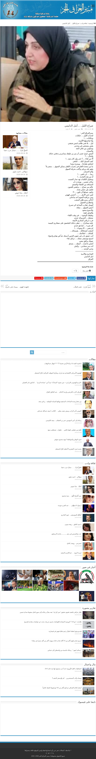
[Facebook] (51, 753)
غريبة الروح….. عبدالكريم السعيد (71, 553)
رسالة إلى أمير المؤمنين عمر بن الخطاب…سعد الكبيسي (63, 420)
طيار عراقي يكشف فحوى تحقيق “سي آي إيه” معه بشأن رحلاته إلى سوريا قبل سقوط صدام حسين (50, 612)
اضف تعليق (77, 129)
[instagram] (46, 753)
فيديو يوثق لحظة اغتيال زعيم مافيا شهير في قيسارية (65, 631)
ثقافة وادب (83, 23)
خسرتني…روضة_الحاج (74, 543)
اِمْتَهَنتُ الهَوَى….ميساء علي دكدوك (17, 286)
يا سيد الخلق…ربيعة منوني (73, 524)
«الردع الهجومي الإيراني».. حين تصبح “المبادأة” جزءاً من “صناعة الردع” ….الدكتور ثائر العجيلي (51, 382)
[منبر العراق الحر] (48, 10)
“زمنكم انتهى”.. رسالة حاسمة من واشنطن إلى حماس (64, 650)
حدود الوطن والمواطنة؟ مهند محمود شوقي (67, 439)
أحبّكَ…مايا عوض (21, 193)
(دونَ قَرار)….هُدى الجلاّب (82, 286)
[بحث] (32, 352)
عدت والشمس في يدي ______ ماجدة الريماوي (66, 534)
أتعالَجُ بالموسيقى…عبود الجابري (71, 515)
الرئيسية (91, 23)
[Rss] (53, 753)
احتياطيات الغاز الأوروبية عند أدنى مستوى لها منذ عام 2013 (63, 669)
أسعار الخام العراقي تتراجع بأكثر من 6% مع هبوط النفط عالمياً (62, 688)
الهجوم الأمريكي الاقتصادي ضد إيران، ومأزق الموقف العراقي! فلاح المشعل (58, 373)
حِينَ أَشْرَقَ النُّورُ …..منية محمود (71, 496)
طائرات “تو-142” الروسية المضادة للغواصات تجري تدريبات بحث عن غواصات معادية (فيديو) (52, 622)
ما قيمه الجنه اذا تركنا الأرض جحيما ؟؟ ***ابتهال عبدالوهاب (62, 363)
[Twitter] (49, 753)
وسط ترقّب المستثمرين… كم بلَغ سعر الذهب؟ (66, 678)
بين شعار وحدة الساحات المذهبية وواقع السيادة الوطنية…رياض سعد (60, 401)
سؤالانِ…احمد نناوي (20, 172)
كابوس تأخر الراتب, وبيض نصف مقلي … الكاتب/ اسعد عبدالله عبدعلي (59, 411)
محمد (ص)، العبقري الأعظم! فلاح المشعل (68, 449)
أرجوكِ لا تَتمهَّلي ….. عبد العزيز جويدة (69, 505)
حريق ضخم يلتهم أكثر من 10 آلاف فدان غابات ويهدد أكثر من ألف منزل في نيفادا (56, 641)
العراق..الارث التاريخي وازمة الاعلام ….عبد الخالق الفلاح (63, 392)
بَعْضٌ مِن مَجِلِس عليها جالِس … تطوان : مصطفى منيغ (64, 430)
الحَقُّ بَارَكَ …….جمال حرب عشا (16, 150)
